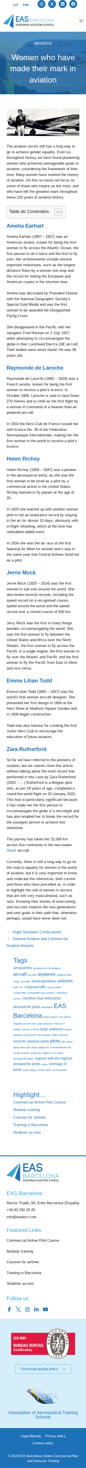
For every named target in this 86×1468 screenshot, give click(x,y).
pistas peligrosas (40, 1047)
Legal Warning (31, 1436)
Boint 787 (18, 987)
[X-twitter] (52, 4)
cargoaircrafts (34, 987)
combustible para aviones (40, 992)
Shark (11, 850)
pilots (55, 1040)
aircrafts (32, 974)
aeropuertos (22, 968)
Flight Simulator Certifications (37, 932)
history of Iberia (30, 1029)
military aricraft (59, 1035)
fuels (34, 1023)
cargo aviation (54, 987)
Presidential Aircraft (60, 1047)
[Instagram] (41, 4)
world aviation (59, 1070)
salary (44, 1064)
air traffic (25, 981)
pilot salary (67, 1041)
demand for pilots (26, 1007)
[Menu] (81, 21)
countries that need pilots (41, 998)
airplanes (47, 974)
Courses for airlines (29, 1117)
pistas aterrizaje (21, 1047)
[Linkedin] (63, 4)
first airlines (65, 1017)
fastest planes (50, 1017)
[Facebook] (73, 4)
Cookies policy (43, 1443)
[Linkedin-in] (36, 1309)
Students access (27, 1132)
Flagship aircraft (21, 1023)
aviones (65, 980)
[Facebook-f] (9, 1309)
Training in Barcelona (30, 1125)
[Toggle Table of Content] (56, 212)
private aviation (21, 1053)
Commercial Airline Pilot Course (39, 1102)
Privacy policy (55, 1436)
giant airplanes (45, 1023)
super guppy (29, 1070)
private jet (35, 1053)
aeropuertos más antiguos (47, 968)
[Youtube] (45, 1309)
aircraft (20, 974)
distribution (47, 1007)
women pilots (44, 1070)
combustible (19, 992)
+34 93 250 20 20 (21, 1210)
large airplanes (52, 1029)
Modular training (26, 1110)
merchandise (44, 1035)
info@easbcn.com (21, 1217)
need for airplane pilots (31, 1041)
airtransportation (44, 981)
